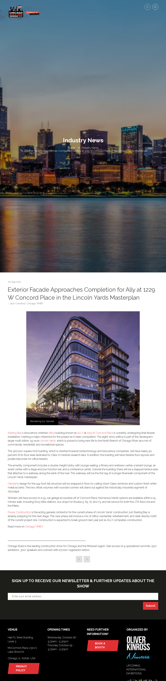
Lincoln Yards (48, 440)
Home (71, 147)
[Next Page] (87, 559)
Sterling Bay (15, 432)
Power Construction (19, 512)
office (51, 432)
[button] (147, 7)
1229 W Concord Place (100, 432)
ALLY (80, 432)
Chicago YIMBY (34, 526)
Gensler (12, 483)
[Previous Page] (79, 559)
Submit (150, 605)
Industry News (90, 147)
